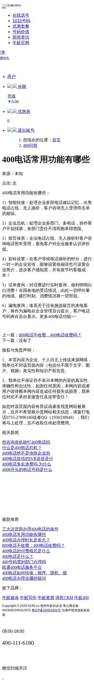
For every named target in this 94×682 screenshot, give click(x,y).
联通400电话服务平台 (22, 567)
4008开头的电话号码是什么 (27, 469)
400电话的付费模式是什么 (26, 551)
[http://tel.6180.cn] (11, 4)
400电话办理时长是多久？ (26, 540)
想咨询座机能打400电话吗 (26, 442)
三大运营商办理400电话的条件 (30, 529)
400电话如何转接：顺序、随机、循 (34, 573)
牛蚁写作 (28, 597)
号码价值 (21, 31)
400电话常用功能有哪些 (24, 534)
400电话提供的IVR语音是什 (27, 458)
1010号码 (21, 21)
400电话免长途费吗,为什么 (26, 464)
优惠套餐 (21, 26)
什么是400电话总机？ (22, 447)
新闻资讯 (21, 37)
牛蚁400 (81, 597)
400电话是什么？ (17, 556)
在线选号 (21, 15)
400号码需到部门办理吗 (24, 562)
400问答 (30, 145)
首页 (56, 140)
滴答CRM (64, 597)
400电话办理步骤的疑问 (24, 578)
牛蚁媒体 (10, 597)
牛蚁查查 (46, 597)
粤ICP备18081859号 (46, 610)
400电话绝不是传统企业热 (26, 453)
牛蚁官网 (21, 42)
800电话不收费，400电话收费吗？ (50, 335)
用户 (11, 76)
